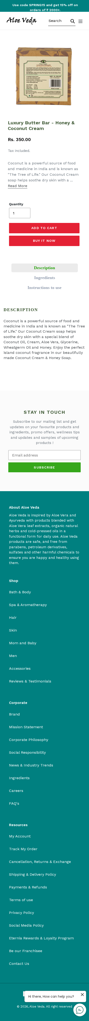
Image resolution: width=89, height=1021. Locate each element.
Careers (16, 790)
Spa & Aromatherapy (28, 605)
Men (13, 655)
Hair (13, 617)
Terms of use (21, 900)
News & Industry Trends (31, 765)
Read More (17, 186)
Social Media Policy (26, 925)
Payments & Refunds (28, 887)
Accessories (20, 668)
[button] (44, 268)
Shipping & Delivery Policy (32, 874)
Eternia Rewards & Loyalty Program (41, 938)
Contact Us (19, 963)
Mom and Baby (22, 643)
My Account (20, 836)
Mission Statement (26, 727)
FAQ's (14, 803)
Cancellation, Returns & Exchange (40, 861)
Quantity (16, 204)
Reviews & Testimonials (30, 681)
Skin (13, 630)
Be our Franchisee (25, 951)
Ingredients (19, 778)
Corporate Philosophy (28, 739)
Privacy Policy (21, 912)
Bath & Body (20, 592)
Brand (14, 714)
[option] (45, 7)
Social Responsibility (27, 752)
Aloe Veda (36, 1006)
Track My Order (23, 849)
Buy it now (44, 241)
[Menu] (80, 21)
